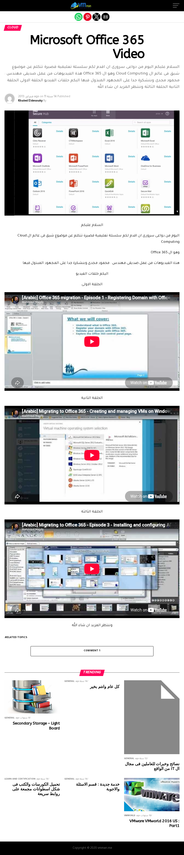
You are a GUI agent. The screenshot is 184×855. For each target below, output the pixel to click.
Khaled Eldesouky (30, 101)
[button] (176, 5)
